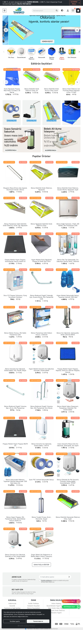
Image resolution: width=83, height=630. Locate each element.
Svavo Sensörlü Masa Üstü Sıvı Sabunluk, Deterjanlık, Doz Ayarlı (68, 444)
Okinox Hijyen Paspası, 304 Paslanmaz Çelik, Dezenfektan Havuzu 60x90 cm (15, 518)
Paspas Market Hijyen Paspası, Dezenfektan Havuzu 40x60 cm (15, 260)
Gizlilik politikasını (46, 580)
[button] (56, 10)
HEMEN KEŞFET (41, 41)
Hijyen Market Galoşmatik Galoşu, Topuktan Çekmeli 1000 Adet (68, 296)
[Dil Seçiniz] (62, 10)
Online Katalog (56, 603)
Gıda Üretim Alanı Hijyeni (56, 608)
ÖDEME (33, 600)
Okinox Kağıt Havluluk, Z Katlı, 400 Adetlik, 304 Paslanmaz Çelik (67, 224)
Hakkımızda (12, 603)
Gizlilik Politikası (33, 603)
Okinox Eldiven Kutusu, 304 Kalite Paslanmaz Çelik (15, 333)
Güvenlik (12, 606)
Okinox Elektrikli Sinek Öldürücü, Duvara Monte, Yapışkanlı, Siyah (67, 188)
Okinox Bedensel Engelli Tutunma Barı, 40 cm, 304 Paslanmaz (15, 407)
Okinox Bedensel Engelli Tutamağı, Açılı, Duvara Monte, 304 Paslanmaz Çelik (41, 297)
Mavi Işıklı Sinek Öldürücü (56, 610)
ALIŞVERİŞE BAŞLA (74, 3)
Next (77, 30)
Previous (6, 30)
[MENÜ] (5, 10)
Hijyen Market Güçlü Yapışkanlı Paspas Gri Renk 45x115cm (41, 260)
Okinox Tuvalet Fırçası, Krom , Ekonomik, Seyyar (41, 518)
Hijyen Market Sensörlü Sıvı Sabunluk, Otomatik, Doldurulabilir (41, 369)
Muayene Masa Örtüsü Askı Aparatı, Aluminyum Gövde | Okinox (15, 188)
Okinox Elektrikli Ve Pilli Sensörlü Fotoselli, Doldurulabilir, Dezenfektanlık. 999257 (68, 481)
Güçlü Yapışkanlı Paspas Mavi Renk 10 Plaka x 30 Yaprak (12, 90)
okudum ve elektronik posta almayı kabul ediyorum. (55, 581)
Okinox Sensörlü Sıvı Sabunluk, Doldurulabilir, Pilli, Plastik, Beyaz (15, 369)
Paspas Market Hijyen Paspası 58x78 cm (15, 444)
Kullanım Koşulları (33, 606)
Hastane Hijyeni (56, 613)
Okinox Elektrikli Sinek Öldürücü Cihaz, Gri (31, 89)
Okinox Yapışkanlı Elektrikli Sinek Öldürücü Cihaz (41, 224)
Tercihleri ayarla (15, 621)
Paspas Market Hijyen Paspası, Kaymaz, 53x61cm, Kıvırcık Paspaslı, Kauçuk (68, 370)
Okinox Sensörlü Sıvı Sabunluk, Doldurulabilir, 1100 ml (41, 444)
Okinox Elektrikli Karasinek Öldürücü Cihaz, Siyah (68, 518)
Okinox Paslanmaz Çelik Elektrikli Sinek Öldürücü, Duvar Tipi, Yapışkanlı (15, 224)
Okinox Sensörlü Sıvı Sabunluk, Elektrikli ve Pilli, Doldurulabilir (15, 555)
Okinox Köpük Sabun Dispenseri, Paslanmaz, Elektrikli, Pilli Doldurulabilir (67, 408)
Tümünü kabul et (38, 621)
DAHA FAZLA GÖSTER (41, 565)
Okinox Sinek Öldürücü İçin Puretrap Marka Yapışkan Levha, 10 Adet (71, 90)
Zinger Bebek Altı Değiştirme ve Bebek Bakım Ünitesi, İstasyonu (41, 555)
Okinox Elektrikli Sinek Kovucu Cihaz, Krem (51, 89)
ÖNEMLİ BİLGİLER (56, 600)
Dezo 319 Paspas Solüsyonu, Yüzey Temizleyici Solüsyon (15, 296)
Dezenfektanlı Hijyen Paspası (56, 606)
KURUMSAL (12, 600)
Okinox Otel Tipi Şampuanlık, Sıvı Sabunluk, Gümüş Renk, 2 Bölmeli (68, 260)
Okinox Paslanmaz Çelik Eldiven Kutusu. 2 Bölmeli (41, 333)
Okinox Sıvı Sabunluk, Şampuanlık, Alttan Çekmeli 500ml (68, 333)
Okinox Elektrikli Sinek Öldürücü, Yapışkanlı (41, 188)
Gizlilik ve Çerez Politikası (27, 626)
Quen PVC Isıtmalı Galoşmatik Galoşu (41, 479)
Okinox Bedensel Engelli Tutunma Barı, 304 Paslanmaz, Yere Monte (41, 407)
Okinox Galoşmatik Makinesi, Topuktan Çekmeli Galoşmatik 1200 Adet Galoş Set (15, 481)
